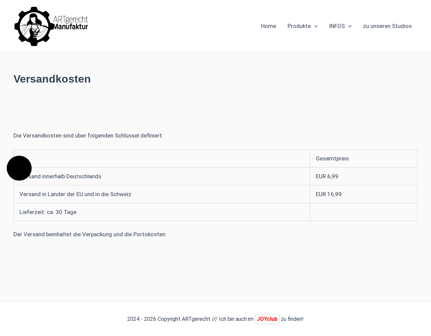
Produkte (299, 26)
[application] (314, 25)
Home (268, 26)
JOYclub (267, 319)
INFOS (337, 26)
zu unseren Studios (387, 26)
